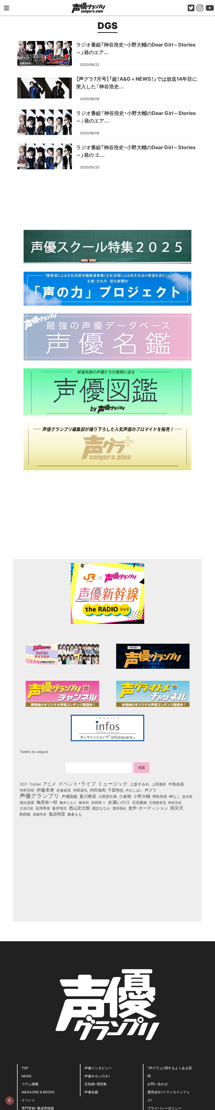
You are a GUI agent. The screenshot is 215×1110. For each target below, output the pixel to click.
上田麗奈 (159, 784)
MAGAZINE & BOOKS (38, 1091)
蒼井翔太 (59, 808)
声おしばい (134, 790)
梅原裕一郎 (46, 802)
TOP (25, 1067)
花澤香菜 (42, 808)
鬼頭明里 (57, 813)
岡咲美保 (159, 796)
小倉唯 (125, 796)
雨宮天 (177, 807)
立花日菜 (26, 808)
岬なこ (174, 796)
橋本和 (84, 802)
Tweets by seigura (34, 751)
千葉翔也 (115, 790)
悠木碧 (187, 796)
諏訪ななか (101, 808)
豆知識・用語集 (95, 1083)
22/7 (23, 784)
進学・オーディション (148, 808)
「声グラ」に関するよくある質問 (169, 1071)
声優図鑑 (69, 796)
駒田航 (25, 814)
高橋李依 (39, 814)
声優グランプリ (40, 795)
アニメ (49, 783)
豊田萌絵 (119, 808)
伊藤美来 (45, 789)
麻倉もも (74, 814)
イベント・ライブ (77, 783)
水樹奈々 (98, 802)
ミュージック (113, 783)
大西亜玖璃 (107, 796)
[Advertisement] (107, 199)
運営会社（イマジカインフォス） (168, 1095)
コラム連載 (30, 1083)
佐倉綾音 (63, 790)
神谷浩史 (175, 802)
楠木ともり (68, 802)
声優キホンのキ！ (97, 1075)
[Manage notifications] (9, 1100)
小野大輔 (141, 796)
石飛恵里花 (157, 802)
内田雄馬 (98, 790)
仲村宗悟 (27, 790)
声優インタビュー (98, 1067)
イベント (28, 1099)
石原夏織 (139, 802)
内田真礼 (80, 790)
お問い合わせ (157, 1083)
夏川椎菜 (87, 796)
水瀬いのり (119, 802)
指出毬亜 (27, 802)
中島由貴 (176, 784)
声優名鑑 (91, 1091)
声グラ (151, 790)
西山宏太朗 (79, 808)
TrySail (35, 784)
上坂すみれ (139, 784)
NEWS (26, 1075)
